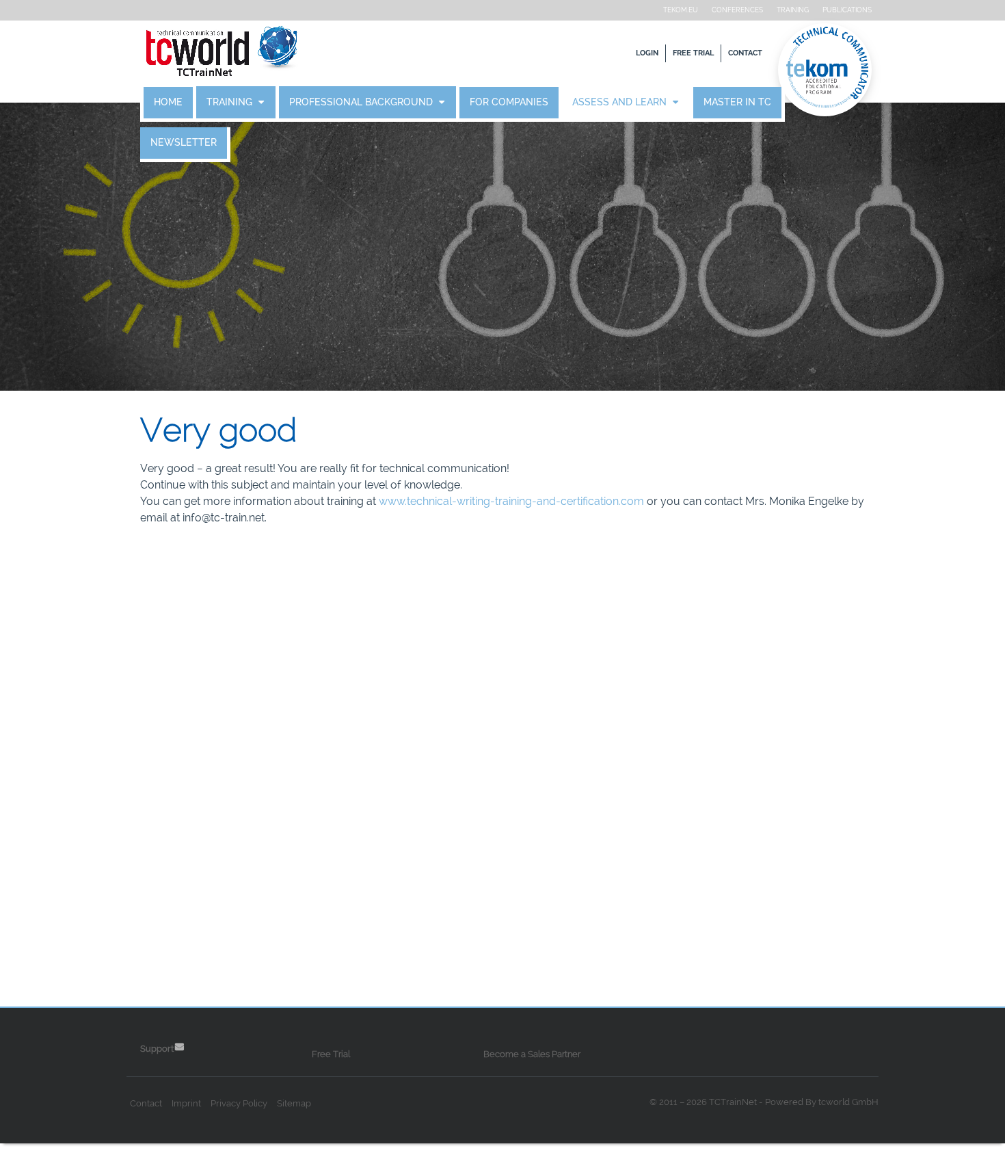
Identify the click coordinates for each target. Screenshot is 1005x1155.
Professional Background (362, 102)
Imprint (186, 1103)
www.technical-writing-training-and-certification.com (511, 501)
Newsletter (183, 142)
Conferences (737, 10)
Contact (745, 53)
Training (793, 10)
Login (647, 53)
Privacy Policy (239, 1103)
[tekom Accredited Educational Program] (827, 69)
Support (157, 1048)
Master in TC (737, 102)
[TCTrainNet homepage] (222, 53)
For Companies (509, 102)
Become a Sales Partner (531, 1054)
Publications (847, 10)
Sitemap (294, 1103)
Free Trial (693, 53)
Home (168, 102)
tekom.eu (680, 10)
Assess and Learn (620, 102)
